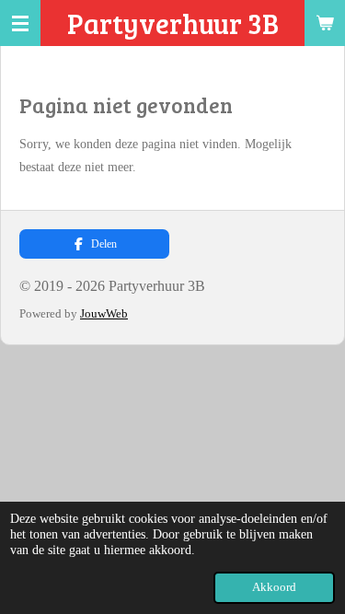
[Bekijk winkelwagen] (325, 23)
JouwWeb (104, 313)
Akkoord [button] (274, 587)
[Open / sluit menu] (20, 23)
